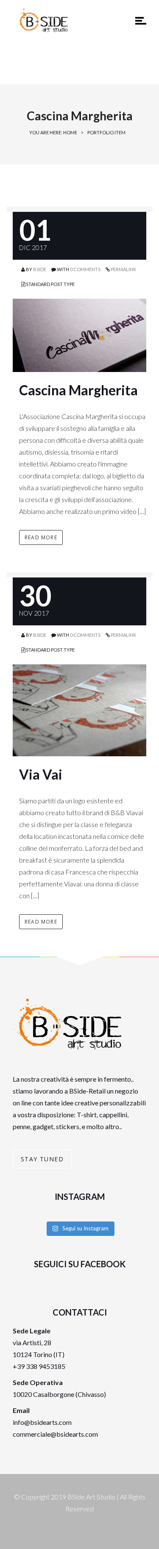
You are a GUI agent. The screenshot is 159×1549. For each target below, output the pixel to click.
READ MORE (41, 537)
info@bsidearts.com (42, 1422)
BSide (39, 269)
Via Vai (40, 774)
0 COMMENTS (85, 269)
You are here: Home (53, 132)
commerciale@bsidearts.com (55, 1434)
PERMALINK (123, 269)
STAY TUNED (42, 1159)
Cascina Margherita (78, 390)
